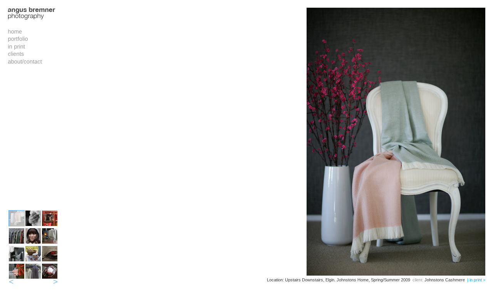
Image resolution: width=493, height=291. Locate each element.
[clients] (16, 53)
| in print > (476, 280)
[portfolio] (18, 38)
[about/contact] (25, 61)
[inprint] (16, 46)
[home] (15, 31)
